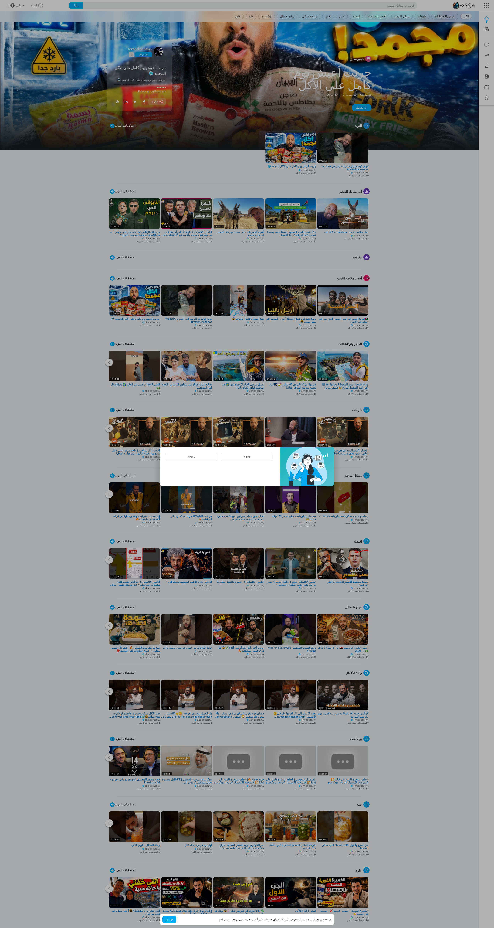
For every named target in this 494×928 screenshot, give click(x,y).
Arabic (191, 456)
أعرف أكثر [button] (224, 919)
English (246, 456)
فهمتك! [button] (169, 919)
